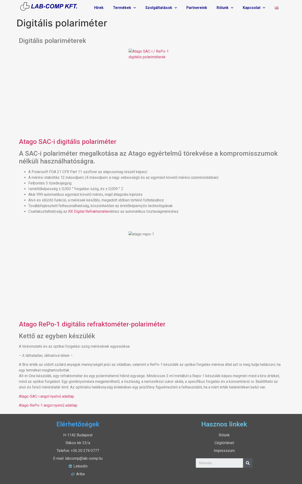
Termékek (122, 7)
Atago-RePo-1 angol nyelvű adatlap (48, 405)
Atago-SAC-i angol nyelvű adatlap (46, 396)
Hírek (99, 7)
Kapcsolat (251, 7)
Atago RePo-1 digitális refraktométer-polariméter (92, 324)
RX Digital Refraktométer (88, 211)
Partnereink (196, 7)
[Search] (247, 463)
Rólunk (223, 7)
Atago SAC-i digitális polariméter (67, 142)
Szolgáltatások (158, 7)
